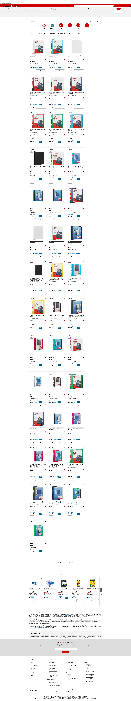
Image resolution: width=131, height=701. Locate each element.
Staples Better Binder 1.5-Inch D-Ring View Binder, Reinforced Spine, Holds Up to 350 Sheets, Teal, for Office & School (56, 353)
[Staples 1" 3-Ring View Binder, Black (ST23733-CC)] (38, 158)
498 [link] (72, 208)
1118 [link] (76, 591)
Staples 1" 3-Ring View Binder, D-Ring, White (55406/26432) (37, 56)
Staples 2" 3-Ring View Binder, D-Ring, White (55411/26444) (56, 93)
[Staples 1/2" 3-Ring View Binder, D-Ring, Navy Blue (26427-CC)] (38, 418)
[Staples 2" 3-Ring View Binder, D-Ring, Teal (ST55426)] (76, 269)
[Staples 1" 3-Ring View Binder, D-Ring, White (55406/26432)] (38, 46)
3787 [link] (34, 543)
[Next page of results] (72, 562)
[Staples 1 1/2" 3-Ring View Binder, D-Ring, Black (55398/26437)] (57, 307)
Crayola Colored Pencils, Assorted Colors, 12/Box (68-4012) (78, 589)
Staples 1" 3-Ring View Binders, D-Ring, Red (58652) (37, 130)
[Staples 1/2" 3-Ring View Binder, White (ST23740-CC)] (38, 232)
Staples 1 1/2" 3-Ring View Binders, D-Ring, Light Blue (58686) (76, 130)
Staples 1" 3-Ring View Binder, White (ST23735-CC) (76, 56)
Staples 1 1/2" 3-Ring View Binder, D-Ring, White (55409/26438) (57, 167)
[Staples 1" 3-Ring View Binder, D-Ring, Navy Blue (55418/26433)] (76, 83)
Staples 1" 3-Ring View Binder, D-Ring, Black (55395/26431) (37, 93)
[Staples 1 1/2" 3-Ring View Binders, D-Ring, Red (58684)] (38, 344)
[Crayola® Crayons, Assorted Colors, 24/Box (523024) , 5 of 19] (93, 583)
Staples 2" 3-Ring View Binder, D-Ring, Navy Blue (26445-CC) (76, 204)
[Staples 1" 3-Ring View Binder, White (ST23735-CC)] (76, 46)
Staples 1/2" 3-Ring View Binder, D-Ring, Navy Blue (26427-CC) (37, 428)
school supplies (65, 615)
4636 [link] (72, 171)
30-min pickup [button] (32, 65)
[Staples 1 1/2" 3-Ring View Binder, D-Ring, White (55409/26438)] (57, 158)
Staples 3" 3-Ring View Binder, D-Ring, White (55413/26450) (75, 353)
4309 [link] (53, 208)
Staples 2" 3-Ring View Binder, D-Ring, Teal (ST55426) (75, 279)
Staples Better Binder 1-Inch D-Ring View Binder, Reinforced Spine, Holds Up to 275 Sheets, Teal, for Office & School (76, 167)
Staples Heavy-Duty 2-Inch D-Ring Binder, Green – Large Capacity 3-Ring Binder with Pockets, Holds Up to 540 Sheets (38, 539)
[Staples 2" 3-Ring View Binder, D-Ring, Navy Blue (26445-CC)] (76, 195)
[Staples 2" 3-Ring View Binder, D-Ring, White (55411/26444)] (57, 83)
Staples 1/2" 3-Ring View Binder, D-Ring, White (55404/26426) (56, 242)
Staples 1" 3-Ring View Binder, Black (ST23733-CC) (38, 167)
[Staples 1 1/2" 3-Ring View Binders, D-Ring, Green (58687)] (76, 381)
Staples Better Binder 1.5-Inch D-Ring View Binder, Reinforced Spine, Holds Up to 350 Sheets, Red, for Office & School (56, 465)
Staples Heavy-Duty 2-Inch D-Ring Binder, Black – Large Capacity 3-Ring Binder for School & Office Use (76, 316)
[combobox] (94, 6)
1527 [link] (34, 134)
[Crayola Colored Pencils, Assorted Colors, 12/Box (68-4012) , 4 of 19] (78, 583)
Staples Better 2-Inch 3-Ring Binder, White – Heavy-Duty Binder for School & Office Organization (56, 428)
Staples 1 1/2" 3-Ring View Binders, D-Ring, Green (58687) (75, 390)
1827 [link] (90, 591)
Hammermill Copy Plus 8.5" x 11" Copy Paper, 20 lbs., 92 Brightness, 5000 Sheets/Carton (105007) (34, 589)
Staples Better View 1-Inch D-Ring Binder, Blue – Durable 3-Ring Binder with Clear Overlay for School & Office (57, 502)
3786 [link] (34, 208)
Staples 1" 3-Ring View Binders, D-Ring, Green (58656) (56, 130)
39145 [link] (33, 591)
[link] (22, 0)
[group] (35, 590)
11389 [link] (47, 591)
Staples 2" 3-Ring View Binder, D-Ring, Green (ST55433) (75, 465)
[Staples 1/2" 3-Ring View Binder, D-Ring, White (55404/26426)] (57, 232)
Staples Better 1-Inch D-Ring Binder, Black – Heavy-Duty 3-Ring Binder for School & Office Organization (37, 502)
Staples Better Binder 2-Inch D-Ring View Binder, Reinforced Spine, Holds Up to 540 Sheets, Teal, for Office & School (38, 205)
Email (57, 648)
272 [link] (72, 357)
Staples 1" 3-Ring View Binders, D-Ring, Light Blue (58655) (56, 56)
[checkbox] (33, 34)
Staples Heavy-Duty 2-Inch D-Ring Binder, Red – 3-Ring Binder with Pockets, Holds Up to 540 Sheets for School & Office (38, 465)
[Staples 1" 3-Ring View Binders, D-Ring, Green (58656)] (57, 121)
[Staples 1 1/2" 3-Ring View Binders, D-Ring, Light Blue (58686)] (76, 121)
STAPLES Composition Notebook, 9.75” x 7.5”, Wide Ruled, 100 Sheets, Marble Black (64, 589)
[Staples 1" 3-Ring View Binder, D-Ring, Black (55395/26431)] (38, 83)
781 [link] (72, 134)
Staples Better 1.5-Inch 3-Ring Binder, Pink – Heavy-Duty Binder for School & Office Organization (56, 205)
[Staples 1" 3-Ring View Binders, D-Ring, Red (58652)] (38, 121)
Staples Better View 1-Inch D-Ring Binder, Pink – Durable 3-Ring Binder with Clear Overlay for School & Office (76, 428)
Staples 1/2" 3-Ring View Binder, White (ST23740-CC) (36, 242)
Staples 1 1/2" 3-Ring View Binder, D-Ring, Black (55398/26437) (57, 316)
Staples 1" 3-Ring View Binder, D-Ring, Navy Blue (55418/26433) (76, 93)
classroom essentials (45, 620)
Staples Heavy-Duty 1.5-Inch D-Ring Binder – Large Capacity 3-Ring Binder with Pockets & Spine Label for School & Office (37, 391)
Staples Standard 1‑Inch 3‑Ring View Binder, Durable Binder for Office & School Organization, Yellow (57, 279)
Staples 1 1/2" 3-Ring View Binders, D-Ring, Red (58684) (38, 353)
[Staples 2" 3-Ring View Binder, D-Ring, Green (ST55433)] (76, 456)
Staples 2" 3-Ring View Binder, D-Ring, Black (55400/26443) (56, 390)
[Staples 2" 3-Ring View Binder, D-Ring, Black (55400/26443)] (57, 381)
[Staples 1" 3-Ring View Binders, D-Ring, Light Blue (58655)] (57, 46)
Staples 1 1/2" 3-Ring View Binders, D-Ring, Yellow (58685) (37, 316)
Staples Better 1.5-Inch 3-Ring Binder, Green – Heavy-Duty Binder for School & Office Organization (75, 502)
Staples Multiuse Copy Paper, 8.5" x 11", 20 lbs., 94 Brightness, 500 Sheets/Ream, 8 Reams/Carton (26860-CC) (50, 589)
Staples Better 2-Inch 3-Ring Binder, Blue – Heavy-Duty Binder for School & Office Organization (75, 242)
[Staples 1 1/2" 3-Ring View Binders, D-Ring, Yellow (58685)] (38, 307)
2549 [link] (61, 591)
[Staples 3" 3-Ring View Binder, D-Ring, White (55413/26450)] (76, 344)
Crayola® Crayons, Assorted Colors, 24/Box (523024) (93, 589)
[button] (113, 6)
